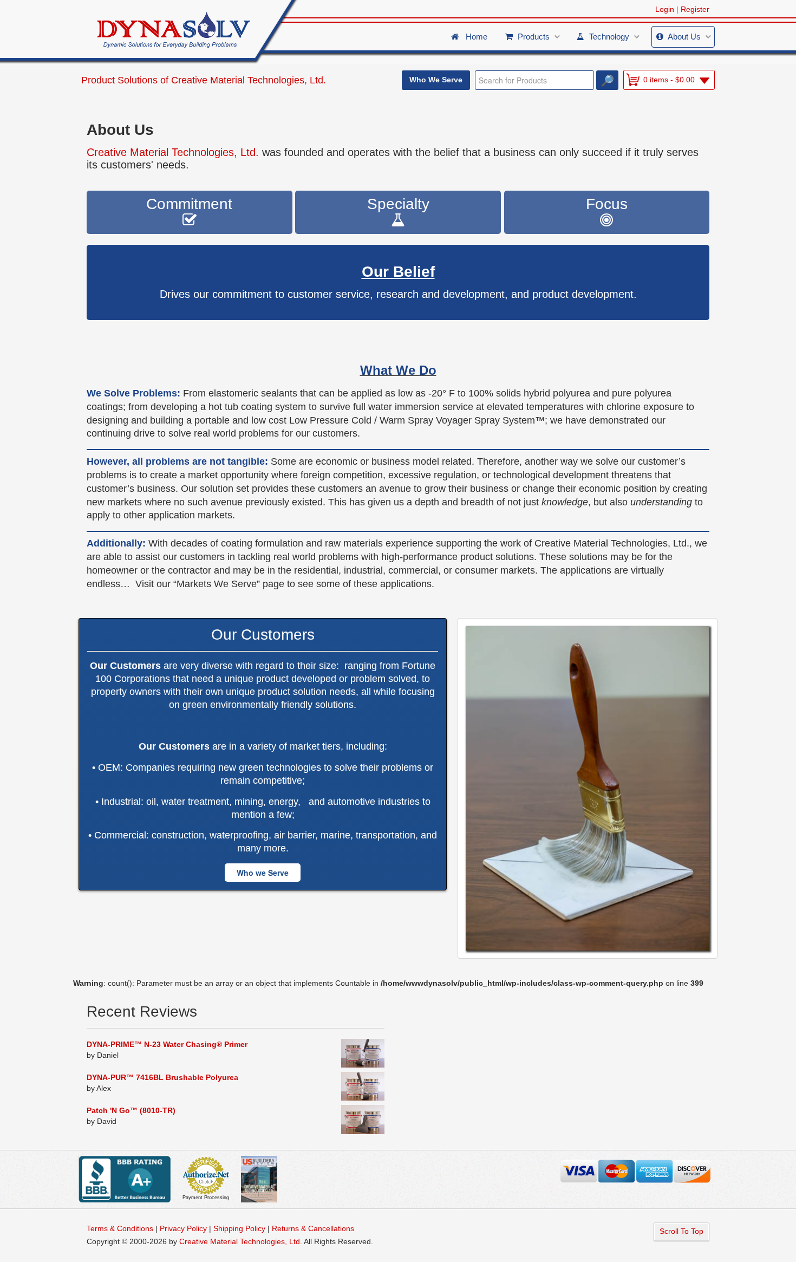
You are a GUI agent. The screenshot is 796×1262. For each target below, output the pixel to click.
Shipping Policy (239, 1228)
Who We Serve (435, 79)
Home (474, 36)
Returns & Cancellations (313, 1228)
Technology (608, 36)
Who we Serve (263, 872)
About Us (683, 36)
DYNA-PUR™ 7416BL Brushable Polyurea (162, 1077)
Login (664, 9)
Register (695, 9)
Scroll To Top (681, 1231)
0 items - (669, 79)
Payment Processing (205, 1197)
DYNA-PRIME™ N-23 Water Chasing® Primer (167, 1044)
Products (533, 36)
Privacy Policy (183, 1228)
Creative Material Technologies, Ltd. (248, 80)
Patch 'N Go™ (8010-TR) (131, 1110)
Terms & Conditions (120, 1228)
